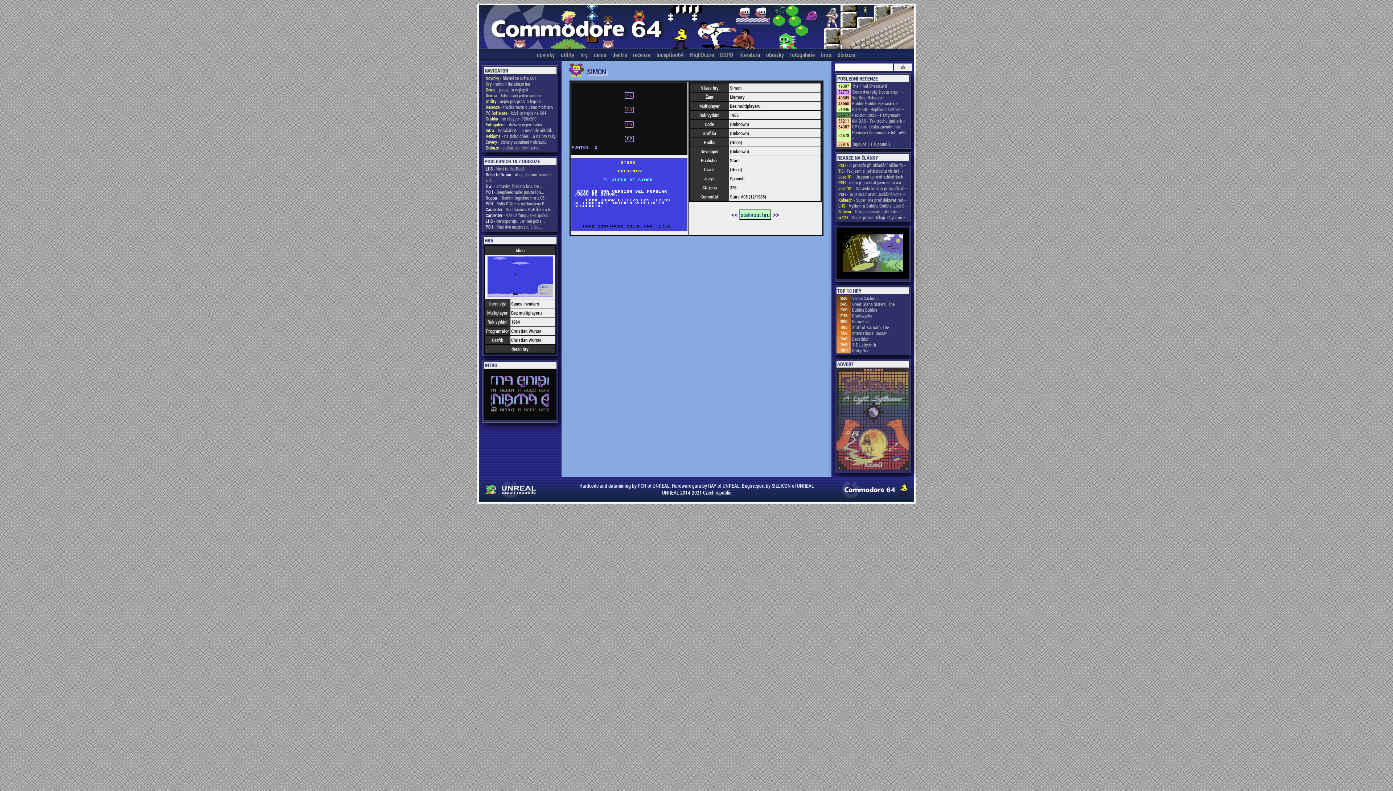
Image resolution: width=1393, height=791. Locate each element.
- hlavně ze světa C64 (511, 78)
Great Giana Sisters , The (873, 304)
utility (567, 54)
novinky (546, 54)
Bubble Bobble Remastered (875, 103)
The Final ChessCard (869, 86)
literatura (749, 54)
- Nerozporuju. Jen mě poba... (515, 221)
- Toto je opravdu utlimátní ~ (870, 211)
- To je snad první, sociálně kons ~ (871, 194)
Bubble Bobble (864, 310)
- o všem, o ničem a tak (512, 148)
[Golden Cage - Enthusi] (873, 254)
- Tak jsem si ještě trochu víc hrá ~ (870, 171)
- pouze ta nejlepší (507, 90)
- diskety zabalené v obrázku (516, 142)
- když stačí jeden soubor (513, 95)
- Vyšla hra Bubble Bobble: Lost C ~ (873, 206)
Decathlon (861, 339)
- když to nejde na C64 (516, 113)
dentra (619, 54)
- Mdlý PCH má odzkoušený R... (517, 203)
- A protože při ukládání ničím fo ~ (872, 165)
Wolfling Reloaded (868, 98)
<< (734, 214)
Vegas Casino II (865, 298)
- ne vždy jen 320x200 (511, 119)
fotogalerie (802, 54)
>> (776, 214)
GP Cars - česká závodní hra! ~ (878, 127)
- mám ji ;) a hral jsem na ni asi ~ (871, 182)
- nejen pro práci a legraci (514, 101)
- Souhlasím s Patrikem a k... (519, 209)
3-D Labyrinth (864, 345)
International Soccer (869, 333)
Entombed (861, 321)
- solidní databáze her (508, 84)
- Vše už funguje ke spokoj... (519, 215)
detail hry (520, 349)
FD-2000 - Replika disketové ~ (878, 109)
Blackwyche (862, 316)
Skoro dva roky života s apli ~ (877, 92)
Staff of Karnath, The (870, 327)
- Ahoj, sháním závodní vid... (519, 177)
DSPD (726, 54)
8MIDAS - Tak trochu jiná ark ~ (878, 121)
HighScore (702, 54)
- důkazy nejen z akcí (514, 124)
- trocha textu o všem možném (519, 107)
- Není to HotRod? (505, 169)
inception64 (670, 54)
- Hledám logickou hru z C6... (517, 198)
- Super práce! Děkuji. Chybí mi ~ (872, 217)
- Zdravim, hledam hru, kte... (514, 186)
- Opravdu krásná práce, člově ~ (873, 188)
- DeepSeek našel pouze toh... (515, 192)
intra (826, 54)
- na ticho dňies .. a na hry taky (520, 136)
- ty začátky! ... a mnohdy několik (519, 130)
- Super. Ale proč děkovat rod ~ (872, 200)
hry (584, 54)
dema (600, 54)
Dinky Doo (861, 350)
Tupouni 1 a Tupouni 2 (871, 144)
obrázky (775, 54)
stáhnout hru (755, 214)
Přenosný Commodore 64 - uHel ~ (879, 135)
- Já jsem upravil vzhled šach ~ (872, 177)
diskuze (846, 54)
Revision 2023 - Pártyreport (876, 115)
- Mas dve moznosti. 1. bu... (514, 227)
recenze (641, 54)
